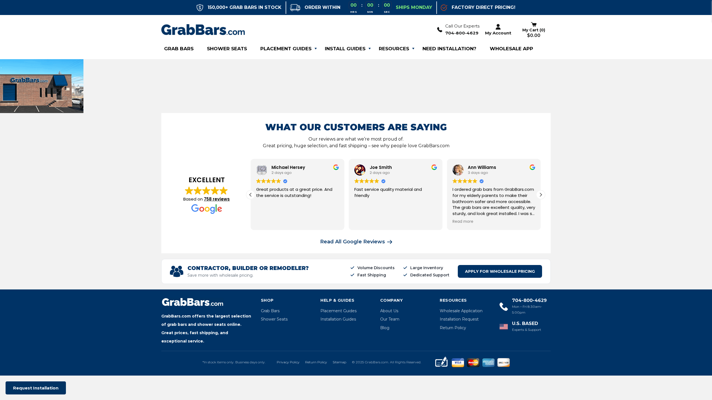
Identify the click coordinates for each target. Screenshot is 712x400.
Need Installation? (449, 48)
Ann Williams (482, 167)
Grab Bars (270, 310)
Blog (384, 327)
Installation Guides (338, 319)
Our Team (389, 319)
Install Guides (345, 48)
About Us (389, 310)
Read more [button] (463, 221)
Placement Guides (286, 48)
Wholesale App (511, 48)
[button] (541, 195)
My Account (498, 33)
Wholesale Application (461, 310)
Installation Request (459, 319)
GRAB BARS (179, 48)
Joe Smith (381, 167)
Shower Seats (274, 319)
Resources (394, 48)
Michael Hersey (288, 167)
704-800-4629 (461, 33)
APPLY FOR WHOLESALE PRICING (500, 271)
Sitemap (339, 362)
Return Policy (453, 327)
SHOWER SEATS (227, 48)
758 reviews (217, 199)
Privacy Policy (288, 362)
